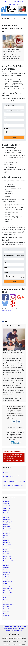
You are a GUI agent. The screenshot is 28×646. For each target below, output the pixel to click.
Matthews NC (6, 542)
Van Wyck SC (6, 574)
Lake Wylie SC (6, 533)
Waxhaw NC (6, 577)
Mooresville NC (7, 556)
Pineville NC (6, 565)
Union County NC (7, 588)
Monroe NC (6, 554)
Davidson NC (6, 510)
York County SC (7, 590)
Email (5, 118)
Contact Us (20, 1)
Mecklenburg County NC (9, 586)
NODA (4, 597)
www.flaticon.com (6, 310)
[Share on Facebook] (3, 321)
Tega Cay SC (6, 570)
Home (6, 1)
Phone (6, 123)
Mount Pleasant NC (8, 561)
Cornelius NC (6, 506)
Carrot (23, 644)
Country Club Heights (8, 593)
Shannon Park (6, 609)
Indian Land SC (6, 526)
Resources (8, 630)
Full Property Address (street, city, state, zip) (14, 111)
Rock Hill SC (6, 535)
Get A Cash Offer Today (7, 626)
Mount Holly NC (7, 558)
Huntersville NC (7, 524)
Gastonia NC (6, 517)
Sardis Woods (6, 606)
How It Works (23, 626)
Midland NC (6, 547)
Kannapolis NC (7, 531)
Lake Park (5, 599)
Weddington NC (7, 579)
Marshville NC (6, 538)
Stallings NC (6, 567)
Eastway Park (6, 595)
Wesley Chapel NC (7, 581)
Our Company (12, 1)
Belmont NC (6, 501)
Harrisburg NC (6, 519)
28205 (4, 618)
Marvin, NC (6, 540)
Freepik (14, 309)
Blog (21, 630)
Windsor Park (6, 615)
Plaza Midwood (7, 602)
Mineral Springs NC (8, 549)
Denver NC (5, 513)
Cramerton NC (6, 508)
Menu (24, 19)
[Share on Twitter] (6, 321)
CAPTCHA (6, 128)
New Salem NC (6, 563)
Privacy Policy (15, 630)
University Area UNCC (8, 604)
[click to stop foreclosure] (14, 456)
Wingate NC (6, 583)
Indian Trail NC (7, 529)
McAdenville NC (7, 545)
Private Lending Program (14, 4)
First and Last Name (9, 105)
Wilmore (5, 613)
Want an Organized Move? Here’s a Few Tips (14, 479)
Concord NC (6, 503)
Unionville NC (6, 572)
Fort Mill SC (6, 515)
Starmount (6, 611)
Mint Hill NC (6, 551)
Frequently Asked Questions (10, 628)
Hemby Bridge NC (7, 522)
